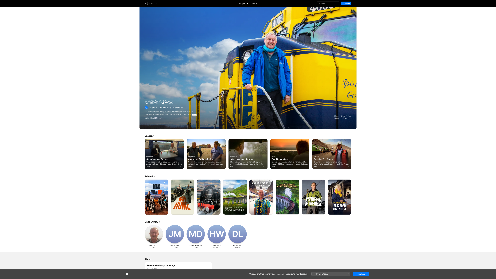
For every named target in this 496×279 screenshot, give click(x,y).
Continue (361, 274)
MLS (254, 3)
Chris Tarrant (346, 116)
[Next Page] (354, 154)
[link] (150, 176)
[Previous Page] (142, 154)
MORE (194, 115)
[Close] (127, 274)
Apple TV (244, 3)
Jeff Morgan (346, 118)
